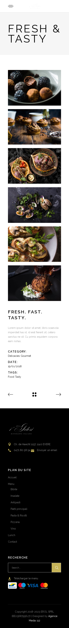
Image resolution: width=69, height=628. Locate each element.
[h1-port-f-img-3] (34, 127)
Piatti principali (19, 509)
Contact (12, 541)
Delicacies (14, 355)
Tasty (18, 376)
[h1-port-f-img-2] (34, 166)
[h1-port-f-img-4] (34, 205)
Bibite (14, 489)
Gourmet (26, 355)
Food (11, 376)
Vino (13, 528)
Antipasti (15, 502)
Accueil (12, 477)
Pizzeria (15, 522)
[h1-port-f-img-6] (34, 283)
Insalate (15, 495)
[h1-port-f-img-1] (34, 88)
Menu (11, 484)
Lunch (11, 535)
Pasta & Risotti (19, 515)
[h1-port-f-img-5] (34, 244)
